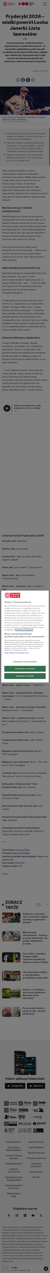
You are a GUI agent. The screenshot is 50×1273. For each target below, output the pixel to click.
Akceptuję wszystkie (25, 676)
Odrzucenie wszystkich (25, 669)
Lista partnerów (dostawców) (16, 653)
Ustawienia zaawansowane (25, 662)
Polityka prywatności (24, 630)
